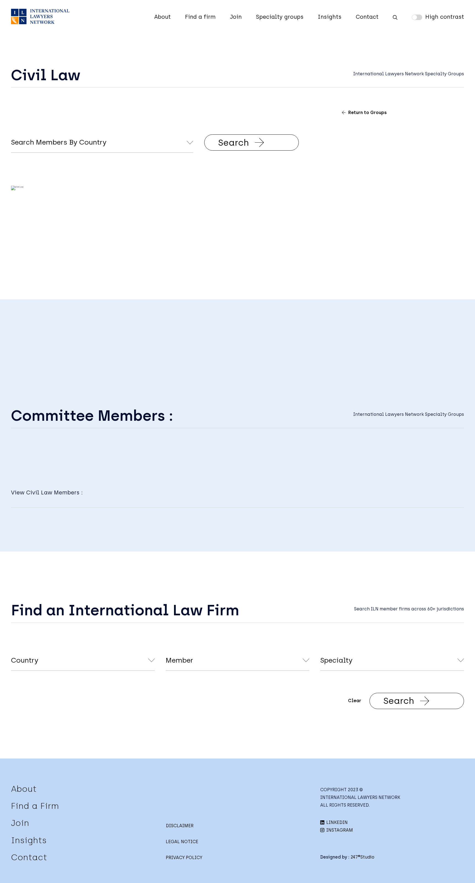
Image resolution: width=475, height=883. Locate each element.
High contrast (444, 16)
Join (236, 16)
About (162, 16)
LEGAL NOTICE (182, 841)
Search (233, 142)
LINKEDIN (336, 822)
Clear (354, 700)
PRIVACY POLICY (184, 857)
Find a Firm (35, 806)
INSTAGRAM (339, 830)
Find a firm (200, 16)
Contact (367, 16)
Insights (329, 16)
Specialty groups (279, 16)
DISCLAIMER (180, 825)
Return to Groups (367, 112)
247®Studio (362, 857)
